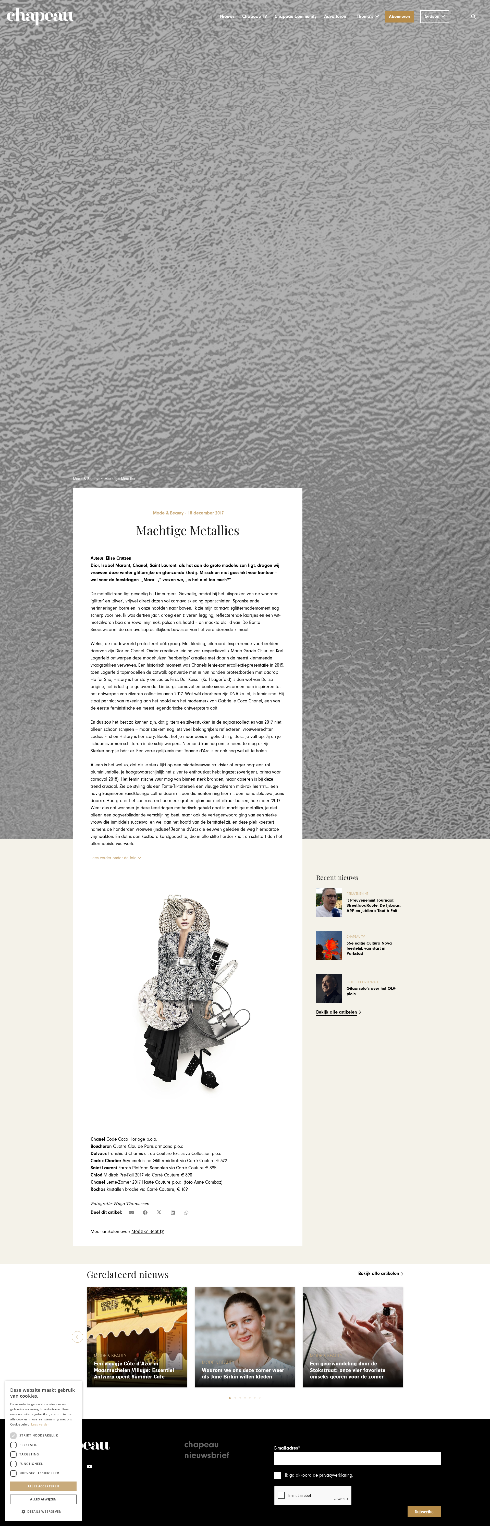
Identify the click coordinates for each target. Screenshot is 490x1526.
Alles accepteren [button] (43, 1486)
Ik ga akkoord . (319, 1475)
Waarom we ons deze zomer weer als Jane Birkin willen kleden (243, 1373)
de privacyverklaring (332, 1475)
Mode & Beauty (147, 1231)
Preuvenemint (357, 894)
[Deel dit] (145, 1212)
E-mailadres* (287, 1448)
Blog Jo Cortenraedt (364, 982)
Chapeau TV (356, 937)
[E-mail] (131, 1212)
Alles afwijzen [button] (43, 1499)
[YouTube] (89, 1466)
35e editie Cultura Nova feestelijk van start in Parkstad (369, 948)
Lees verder (40, 1424)
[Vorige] (77, 1337)
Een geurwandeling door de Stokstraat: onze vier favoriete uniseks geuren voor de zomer (347, 1370)
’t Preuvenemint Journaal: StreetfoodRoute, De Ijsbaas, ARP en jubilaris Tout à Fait (374, 905)
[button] (368, 16)
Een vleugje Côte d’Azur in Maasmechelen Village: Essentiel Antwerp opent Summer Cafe (134, 1370)
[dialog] (43, 1451)
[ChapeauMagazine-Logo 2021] (40, 17)
